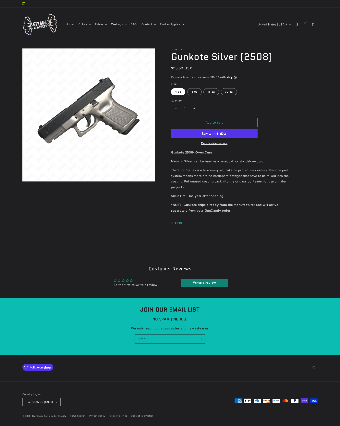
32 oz (229, 91)
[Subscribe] (201, 339)
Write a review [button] (204, 283)
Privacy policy (97, 416)
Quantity (176, 100)
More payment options (214, 143)
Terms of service (118, 416)
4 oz (178, 91)
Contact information (142, 416)
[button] (84, 24)
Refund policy (77, 416)
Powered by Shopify (55, 416)
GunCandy (37, 416)
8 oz (194, 91)
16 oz (211, 91)
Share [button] (179, 222)
